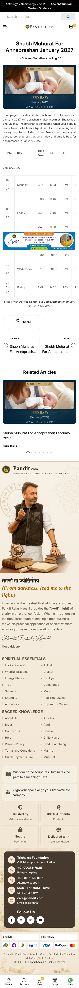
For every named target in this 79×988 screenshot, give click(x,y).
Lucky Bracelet (15, 665)
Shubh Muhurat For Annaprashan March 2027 (23, 351)
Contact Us (12, 731)
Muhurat (49, 757)
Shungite (11, 697)
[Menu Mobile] (7, 27)
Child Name (51, 737)
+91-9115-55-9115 (30, 878)
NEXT (66, 338)
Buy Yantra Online (56, 704)
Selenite (10, 691)
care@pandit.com (30, 898)
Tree (8, 684)
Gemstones (51, 684)
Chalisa (48, 731)
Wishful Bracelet (16, 671)
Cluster (48, 671)
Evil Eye (49, 678)
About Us (11, 718)
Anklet (48, 665)
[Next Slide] (75, 6)
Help (8, 737)
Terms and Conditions (20, 750)
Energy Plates (14, 678)
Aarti (47, 724)
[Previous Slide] (4, 6)
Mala (47, 691)
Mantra (48, 750)
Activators (12, 704)
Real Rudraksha (54, 697)
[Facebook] (11, 920)
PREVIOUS (15, 338)
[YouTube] (40, 920)
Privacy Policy (14, 744)
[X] (21, 920)
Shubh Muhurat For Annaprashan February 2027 (55, 351)
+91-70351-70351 (30, 868)
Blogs (9, 724)
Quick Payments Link (19, 757)
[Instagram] (31, 920)
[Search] (68, 16)
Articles (49, 718)
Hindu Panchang (55, 744)
